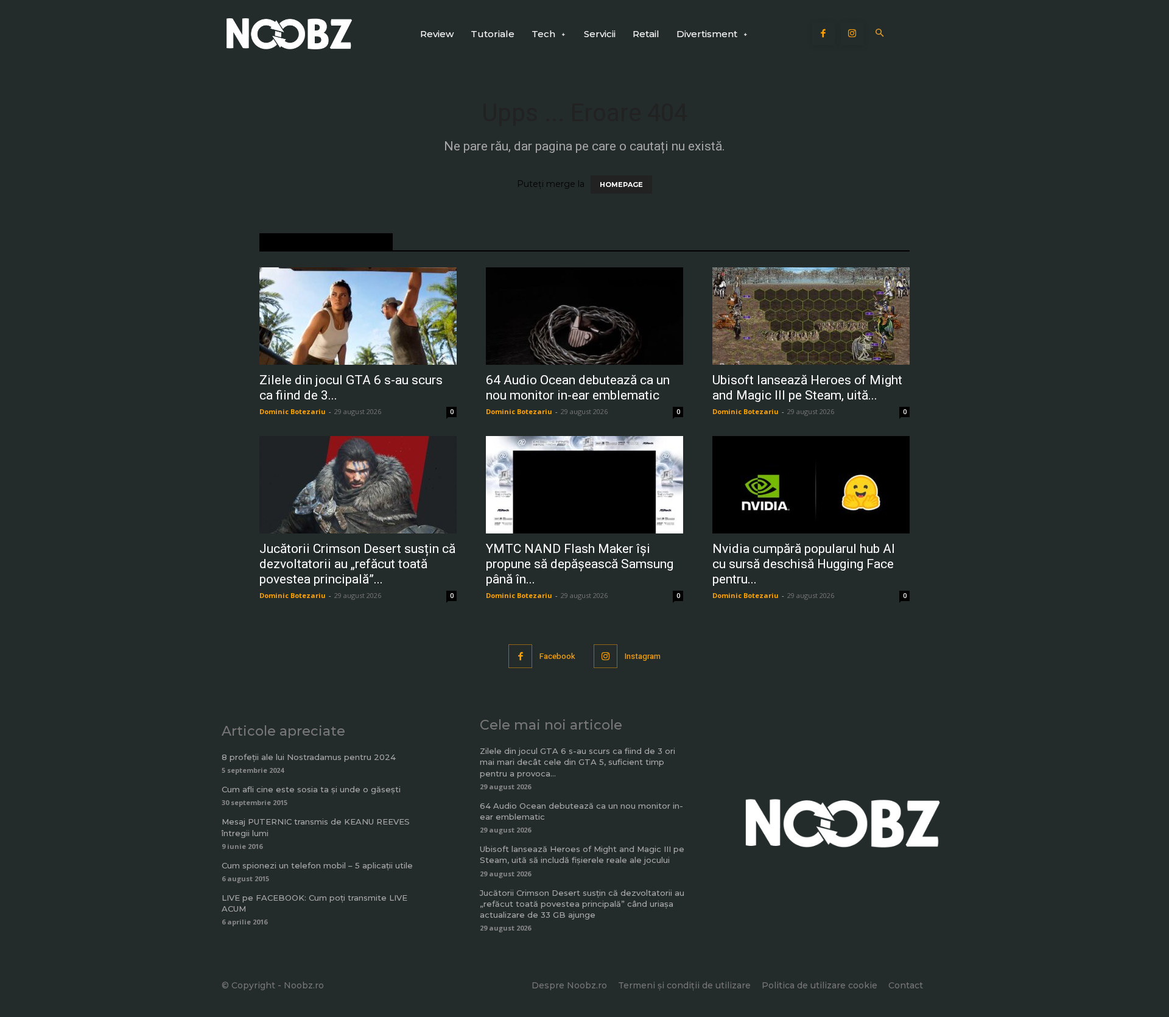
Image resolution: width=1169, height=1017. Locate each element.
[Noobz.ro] (289, 34)
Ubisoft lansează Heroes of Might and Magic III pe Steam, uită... (807, 388)
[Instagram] (852, 34)
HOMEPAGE (621, 184)
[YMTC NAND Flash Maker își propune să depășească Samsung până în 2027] (584, 484)
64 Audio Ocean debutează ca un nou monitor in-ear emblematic (578, 388)
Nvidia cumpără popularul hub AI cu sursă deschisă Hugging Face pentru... (803, 563)
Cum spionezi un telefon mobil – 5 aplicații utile (317, 865)
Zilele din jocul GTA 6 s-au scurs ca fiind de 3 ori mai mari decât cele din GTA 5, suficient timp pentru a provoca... (577, 762)
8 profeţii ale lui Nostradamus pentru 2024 (309, 757)
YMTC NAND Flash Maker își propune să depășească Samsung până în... (579, 563)
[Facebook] (823, 34)
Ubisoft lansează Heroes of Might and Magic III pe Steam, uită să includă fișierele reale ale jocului (582, 854)
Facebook (557, 656)
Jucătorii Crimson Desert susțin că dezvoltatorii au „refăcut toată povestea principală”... (357, 563)
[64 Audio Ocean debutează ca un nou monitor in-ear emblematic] (584, 316)
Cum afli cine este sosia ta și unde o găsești (311, 789)
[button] (880, 34)
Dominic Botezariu (292, 411)
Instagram (643, 656)
